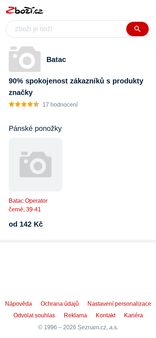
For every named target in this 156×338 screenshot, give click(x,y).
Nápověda (18, 304)
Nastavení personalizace (119, 304)
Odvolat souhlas (34, 315)
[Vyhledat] (137, 29)
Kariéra (133, 315)
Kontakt (105, 315)
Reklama (75, 315)
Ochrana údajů (60, 304)
